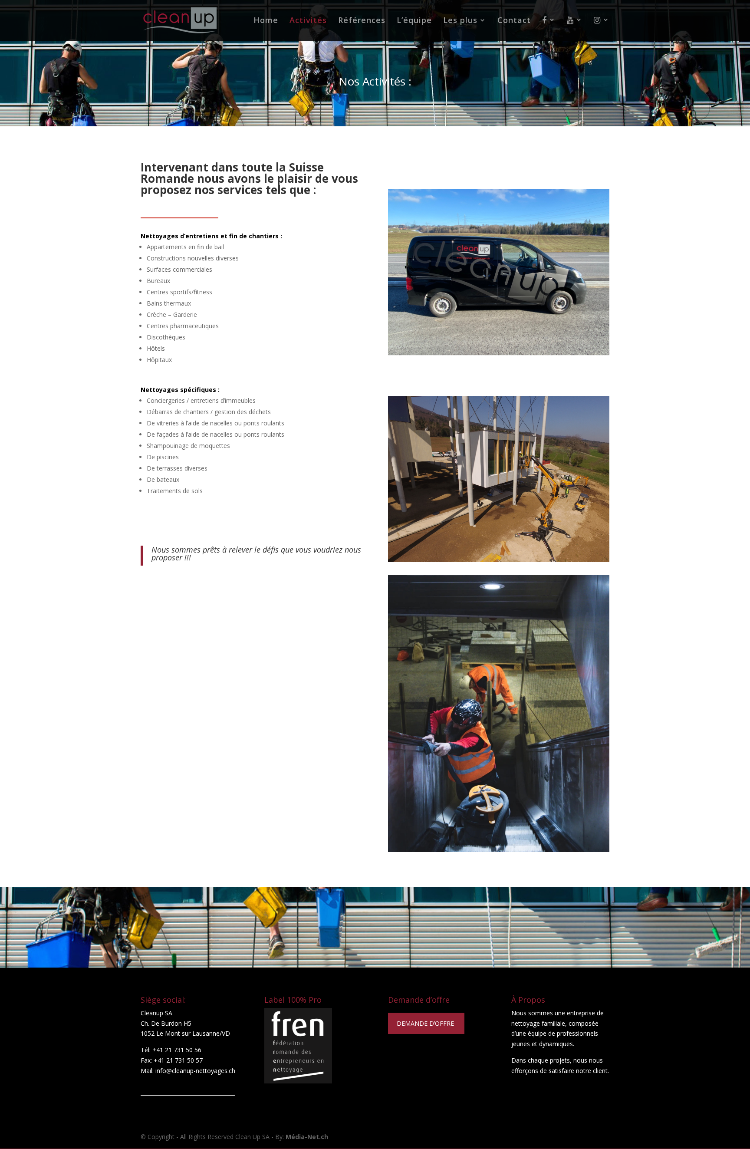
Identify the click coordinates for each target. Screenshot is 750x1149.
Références (361, 21)
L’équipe (414, 21)
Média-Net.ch (307, 1137)
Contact (514, 21)
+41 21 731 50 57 (178, 1060)
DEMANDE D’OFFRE (426, 1023)
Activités (308, 21)
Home (265, 21)
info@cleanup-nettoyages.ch (195, 1071)
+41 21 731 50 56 (176, 1050)
